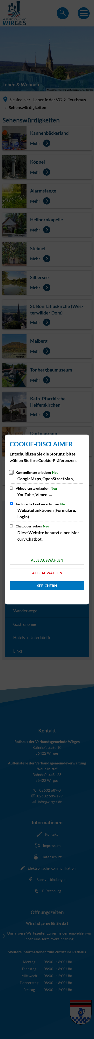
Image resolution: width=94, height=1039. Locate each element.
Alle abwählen (47, 573)
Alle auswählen (47, 560)
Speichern (47, 586)
